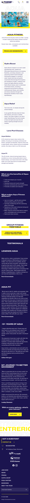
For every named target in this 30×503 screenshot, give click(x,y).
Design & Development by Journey (8, 499)
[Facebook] (13, 465)
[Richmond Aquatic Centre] (7, 2)
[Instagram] (16, 465)
